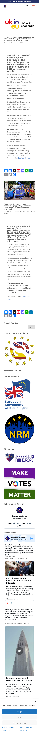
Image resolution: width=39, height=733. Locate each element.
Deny (19, 717)
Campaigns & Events (27, 211)
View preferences (19, 723)
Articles (16, 42)
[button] (36, 702)
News (21, 42)
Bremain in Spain (19, 516)
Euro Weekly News (24, 158)
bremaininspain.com (19, 519)
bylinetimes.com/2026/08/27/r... (16, 558)
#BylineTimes (10, 556)
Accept (19, 711)
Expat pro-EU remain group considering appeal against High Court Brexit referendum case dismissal (17, 206)
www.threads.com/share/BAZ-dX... (17, 623)
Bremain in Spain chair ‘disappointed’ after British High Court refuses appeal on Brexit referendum (19, 39)
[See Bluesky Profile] (32, 538)
